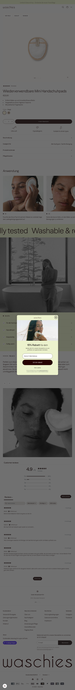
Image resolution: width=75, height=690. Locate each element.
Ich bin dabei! (37, 362)
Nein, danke (37, 368)
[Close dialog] (55, 317)
